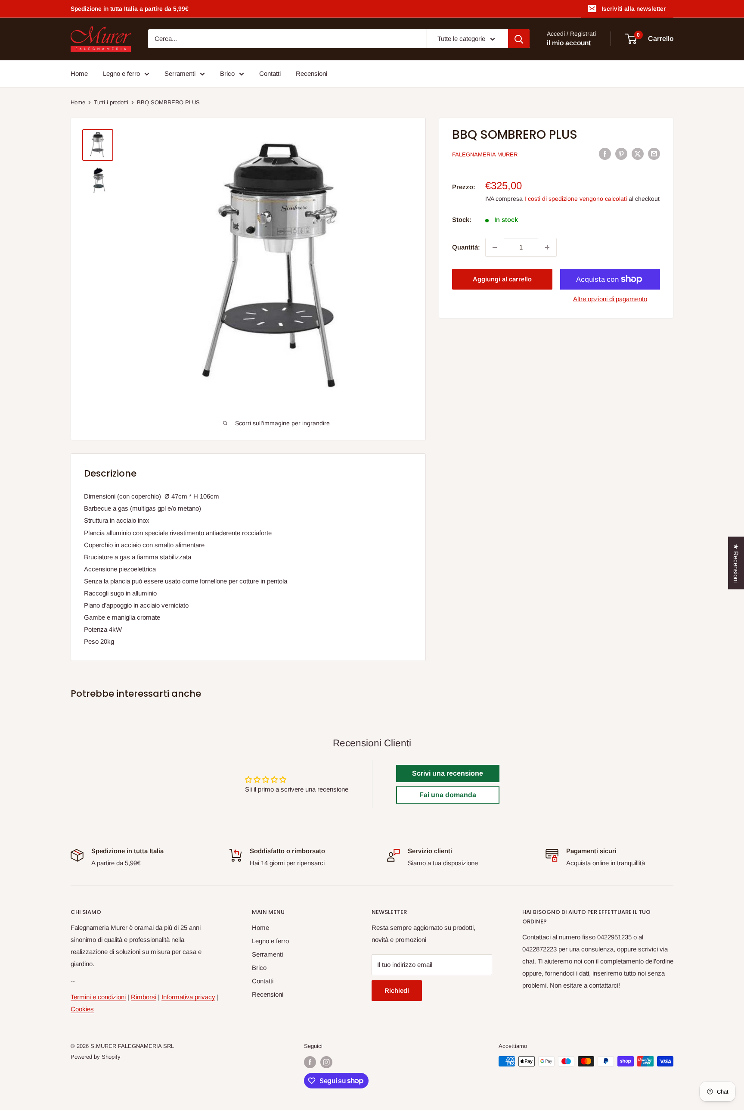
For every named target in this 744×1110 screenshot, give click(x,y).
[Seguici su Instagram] (326, 1062)
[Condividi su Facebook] (605, 153)
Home (79, 73)
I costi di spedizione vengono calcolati (575, 198)
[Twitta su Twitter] (638, 153)
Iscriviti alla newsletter (633, 8)
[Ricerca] (519, 38)
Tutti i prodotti (111, 102)
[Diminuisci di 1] (495, 247)
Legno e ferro (121, 73)
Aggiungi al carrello (502, 279)
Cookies (82, 1009)
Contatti (270, 73)
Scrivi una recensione (447, 773)
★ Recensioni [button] (736, 563)
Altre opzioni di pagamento (610, 298)
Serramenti (179, 73)
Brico (227, 73)
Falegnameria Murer (485, 154)
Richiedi (396, 990)
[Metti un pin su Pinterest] (621, 153)
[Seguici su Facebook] (310, 1062)
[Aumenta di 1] (547, 247)
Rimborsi (143, 997)
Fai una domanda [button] (447, 794)
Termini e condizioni (98, 997)
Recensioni (311, 73)
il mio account (569, 43)
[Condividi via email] (654, 153)
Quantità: (466, 247)
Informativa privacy (188, 997)
